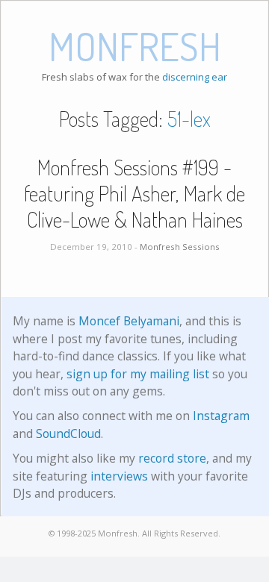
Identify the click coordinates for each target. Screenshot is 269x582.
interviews (119, 476)
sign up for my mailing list (138, 374)
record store (172, 458)
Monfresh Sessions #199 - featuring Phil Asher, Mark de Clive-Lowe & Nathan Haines (134, 193)
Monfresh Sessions (180, 246)
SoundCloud (68, 433)
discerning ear (194, 77)
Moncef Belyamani (128, 321)
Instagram (221, 415)
